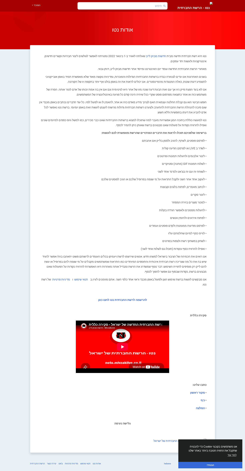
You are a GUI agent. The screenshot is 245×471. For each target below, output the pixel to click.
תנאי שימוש (81, 279)
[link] (180, 439)
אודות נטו (96, 463)
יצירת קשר (51, 463)
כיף (203, 400)
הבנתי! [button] (210, 465)
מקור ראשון (197, 392)
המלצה (200, 408)
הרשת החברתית (37, 463)
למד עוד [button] (232, 455)
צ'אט (60, 463)
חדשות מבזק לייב (156, 56)
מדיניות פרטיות (61, 279)
